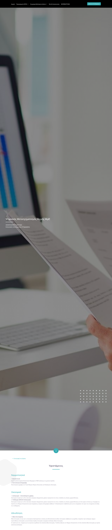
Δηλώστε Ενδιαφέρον (94, 4)
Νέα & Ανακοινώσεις (54, 4)
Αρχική (13, 4)
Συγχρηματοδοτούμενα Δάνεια (38, 4)
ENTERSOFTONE (65, 4)
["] (56, 452)
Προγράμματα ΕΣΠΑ (21, 4)
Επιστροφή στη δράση (20, 458)
